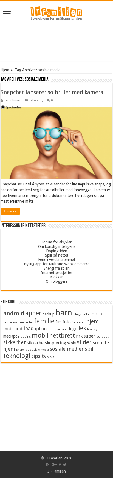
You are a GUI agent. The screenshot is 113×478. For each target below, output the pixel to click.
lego (73, 328)
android (13, 313)
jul (51, 329)
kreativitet (61, 329)
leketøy (92, 329)
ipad (29, 328)
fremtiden (78, 322)
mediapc (10, 336)
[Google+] (54, 464)
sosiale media (39, 349)
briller (86, 314)
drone (7, 322)
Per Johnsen (12, 100)
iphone (42, 328)
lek (82, 328)
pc (98, 336)
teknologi (16, 356)
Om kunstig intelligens (56, 246)
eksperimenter (23, 322)
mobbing (24, 336)
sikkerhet (14, 342)
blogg (77, 314)
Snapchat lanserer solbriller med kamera (52, 92)
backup (49, 314)
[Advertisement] (56, 41)
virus (50, 357)
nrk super (85, 336)
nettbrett (62, 335)
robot (105, 336)
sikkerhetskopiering (46, 342)
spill (90, 349)
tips (36, 356)
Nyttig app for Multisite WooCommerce (56, 264)
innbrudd (12, 328)
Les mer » (10, 211)
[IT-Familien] (56, 13)
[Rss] (48, 464)
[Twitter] (65, 464)
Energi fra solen (56, 268)
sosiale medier (67, 349)
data (97, 314)
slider (84, 342)
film (58, 322)
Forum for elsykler (56, 242)
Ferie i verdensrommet (56, 259)
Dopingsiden (56, 251)
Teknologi (36, 100)
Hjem (5, 70)
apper (33, 313)
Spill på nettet (56, 255)
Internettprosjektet (56, 272)
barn (64, 312)
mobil (40, 335)
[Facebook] (59, 464)
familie (44, 321)
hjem (92, 321)
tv (44, 356)
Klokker (56, 277)
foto (67, 321)
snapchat (22, 349)
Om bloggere (56, 281)
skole (71, 343)
